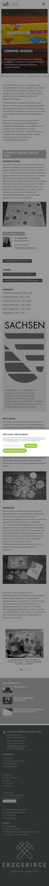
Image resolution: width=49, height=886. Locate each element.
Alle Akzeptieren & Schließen (14, 450)
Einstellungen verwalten (13, 446)
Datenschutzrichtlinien (13, 441)
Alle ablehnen (31, 446)
